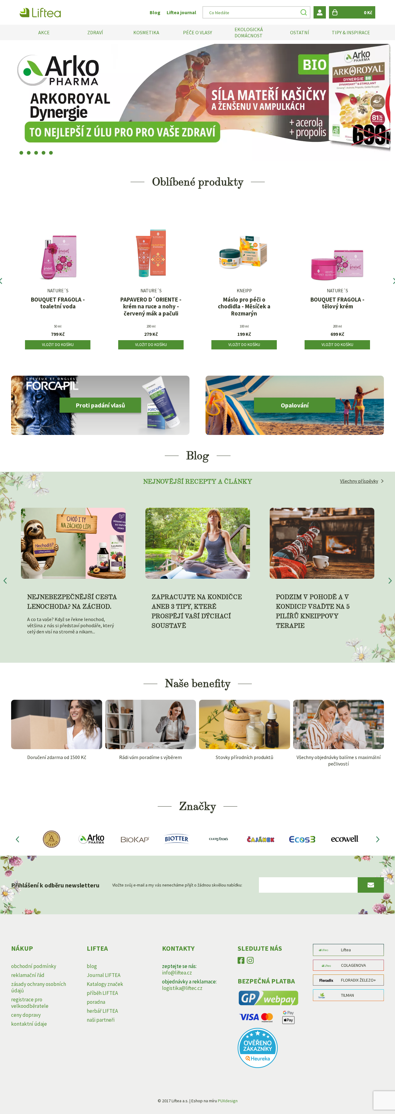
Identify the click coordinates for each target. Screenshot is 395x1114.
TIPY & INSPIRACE (351, 32)
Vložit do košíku (58, 344)
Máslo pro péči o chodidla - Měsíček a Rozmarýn (244, 306)
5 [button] (51, 153)
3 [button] (36, 153)
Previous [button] (17, 839)
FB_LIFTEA (241, 962)
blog (92, 966)
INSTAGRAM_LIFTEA (250, 962)
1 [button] (21, 153)
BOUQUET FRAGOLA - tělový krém (337, 303)
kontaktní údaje (29, 1023)
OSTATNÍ (299, 32)
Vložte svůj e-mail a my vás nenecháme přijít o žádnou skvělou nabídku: (177, 885)
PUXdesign (228, 1101)
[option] (197, 102)
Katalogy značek (105, 984)
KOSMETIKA (146, 32)
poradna (96, 1002)
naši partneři (100, 1019)
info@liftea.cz (177, 972)
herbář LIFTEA (102, 1011)
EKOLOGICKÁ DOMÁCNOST (249, 32)
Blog (155, 12)
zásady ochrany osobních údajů (38, 987)
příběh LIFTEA (102, 993)
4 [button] (43, 153)
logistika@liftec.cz (182, 988)
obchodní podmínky (33, 966)
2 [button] (29, 153)
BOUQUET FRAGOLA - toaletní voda (58, 303)
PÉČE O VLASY (197, 32)
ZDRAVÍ (95, 32)
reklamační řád (27, 975)
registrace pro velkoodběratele (29, 1002)
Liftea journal (181, 12)
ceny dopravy (26, 1015)
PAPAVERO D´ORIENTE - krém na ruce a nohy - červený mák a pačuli (150, 306)
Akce (44, 32)
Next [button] (378, 839)
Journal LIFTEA (103, 975)
